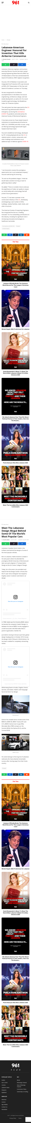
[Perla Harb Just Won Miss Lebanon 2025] (15, 442)
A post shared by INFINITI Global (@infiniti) (15, 683)
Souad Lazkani (6, 539)
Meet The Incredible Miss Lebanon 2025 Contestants (15, 506)
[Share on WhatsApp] (5, 64)
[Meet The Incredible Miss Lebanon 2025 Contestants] (15, 484)
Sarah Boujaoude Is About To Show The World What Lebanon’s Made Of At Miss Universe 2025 (15, 373)
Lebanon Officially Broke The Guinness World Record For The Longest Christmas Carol (16, 285)
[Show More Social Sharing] (27, 64)
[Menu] (3, 2)
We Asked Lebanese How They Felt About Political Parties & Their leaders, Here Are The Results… (15, 418)
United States (5, 228)
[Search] (28, 2)
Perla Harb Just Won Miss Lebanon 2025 (15, 463)
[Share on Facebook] (22, 64)
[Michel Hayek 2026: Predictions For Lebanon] (15, 308)
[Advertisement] (15, 22)
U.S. (28, 107)
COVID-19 (25, 141)
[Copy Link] (14, 64)
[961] (15, 2)
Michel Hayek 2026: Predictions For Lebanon (15, 329)
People (18, 226)
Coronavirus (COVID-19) (8, 226)
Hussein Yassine (6, 59)
